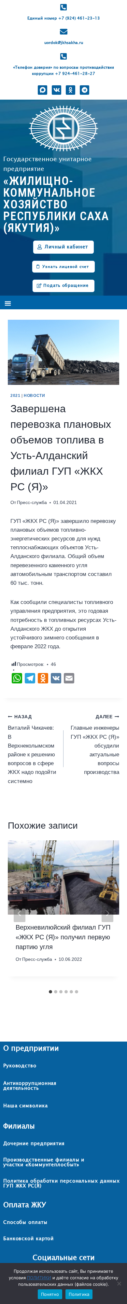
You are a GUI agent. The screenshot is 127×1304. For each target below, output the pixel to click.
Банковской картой (28, 1238)
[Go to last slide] (19, 913)
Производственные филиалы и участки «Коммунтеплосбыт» (43, 1162)
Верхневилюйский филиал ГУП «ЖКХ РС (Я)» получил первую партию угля (63, 937)
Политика (79, 1294)
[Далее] (107, 913)
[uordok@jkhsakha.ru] (63, 31)
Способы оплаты (25, 1222)
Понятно (50, 1294)
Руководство (19, 1066)
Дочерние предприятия (34, 1143)
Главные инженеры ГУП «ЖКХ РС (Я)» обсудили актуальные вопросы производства (95, 745)
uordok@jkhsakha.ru (63, 43)
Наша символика (25, 1106)
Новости (34, 395)
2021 (15, 395)
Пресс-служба (32, 502)
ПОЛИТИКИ (39, 1277)
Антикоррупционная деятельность (30, 1086)
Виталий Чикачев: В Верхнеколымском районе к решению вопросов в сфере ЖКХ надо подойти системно (32, 749)
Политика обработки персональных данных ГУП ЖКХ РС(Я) (61, 1183)
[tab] (50, 991)
